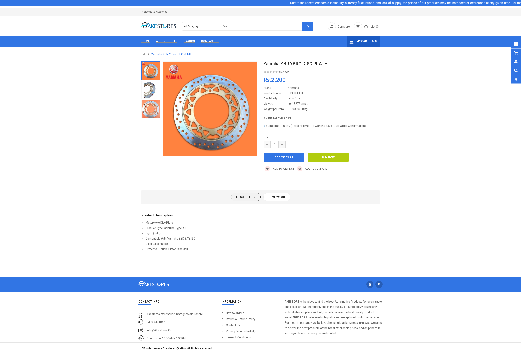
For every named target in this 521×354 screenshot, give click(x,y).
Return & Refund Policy (240, 319)
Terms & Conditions (238, 337)
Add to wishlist (283, 168)
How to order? (235, 313)
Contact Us (233, 325)
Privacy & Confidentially (241, 331)
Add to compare (315, 168)
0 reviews (283, 72)
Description (245, 197)
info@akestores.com (160, 330)
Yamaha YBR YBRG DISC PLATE (171, 54)
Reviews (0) (277, 197)
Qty (266, 137)
